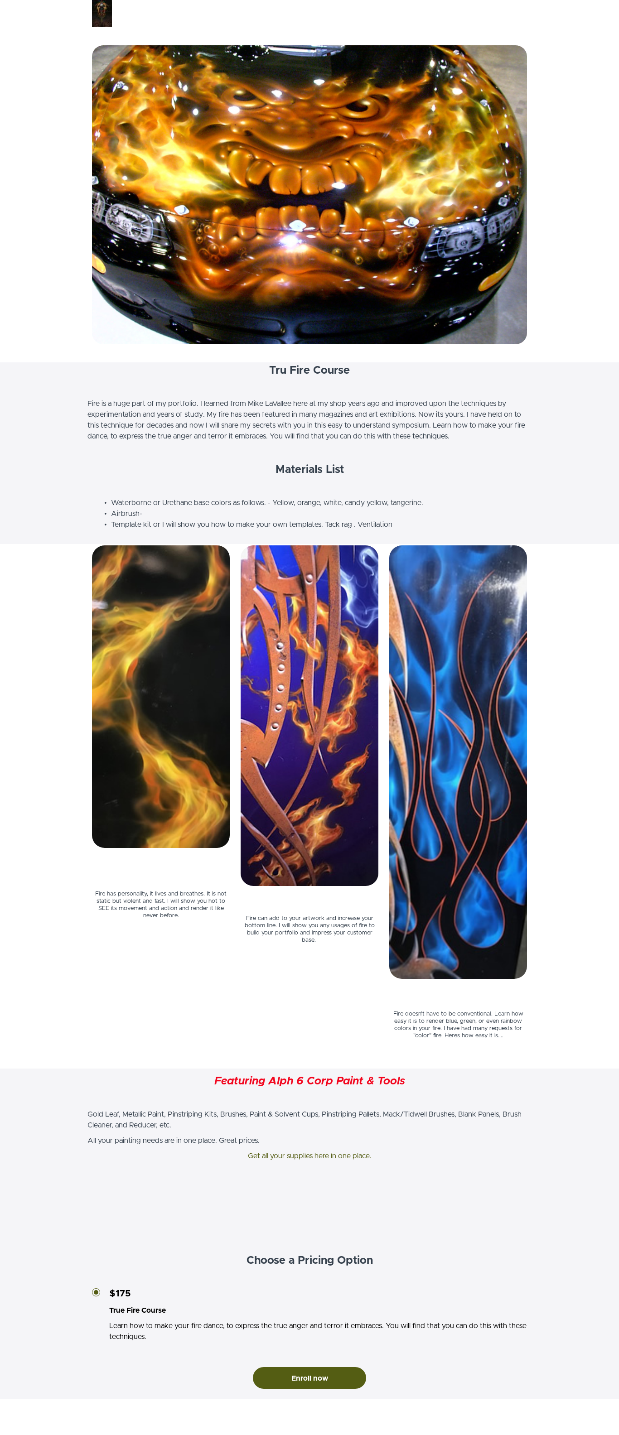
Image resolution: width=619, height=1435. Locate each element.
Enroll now (309, 1378)
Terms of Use (506, 1412)
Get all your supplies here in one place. (310, 1156)
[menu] (515, 13)
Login (519, 13)
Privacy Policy (507, 1421)
